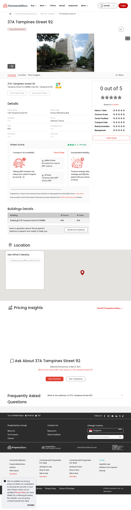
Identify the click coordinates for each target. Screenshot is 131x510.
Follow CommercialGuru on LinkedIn (116, 416)
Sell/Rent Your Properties (108, 467)
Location (22, 75)
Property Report (117, 447)
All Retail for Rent (75, 467)
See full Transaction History (109, 308)
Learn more (79, 194)
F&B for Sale (43, 473)
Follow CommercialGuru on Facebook (104, 416)
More (83, 5)
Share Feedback (54, 435)
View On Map (59, 153)
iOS (39, 416)
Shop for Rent (74, 470)
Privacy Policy (20, 492)
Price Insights (34, 75)
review (115, 105)
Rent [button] (42, 5)
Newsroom (51, 431)
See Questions (76, 379)
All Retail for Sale (45, 467)
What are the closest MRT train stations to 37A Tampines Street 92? (65, 370)
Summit (87, 447)
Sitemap (102, 471)
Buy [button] (32, 5)
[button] (82, 272)
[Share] (121, 29)
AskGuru (12, 467)
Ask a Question (54, 379)
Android (30, 416)
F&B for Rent (73, 473)
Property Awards (51, 447)
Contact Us (52, 425)
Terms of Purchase (66, 488)
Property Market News (17, 464)
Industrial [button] (73, 5)
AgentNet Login (104, 464)
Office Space (14, 471)
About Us (11, 431)
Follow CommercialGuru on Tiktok (122, 416)
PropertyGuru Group (17, 425)
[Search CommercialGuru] (120, 437)
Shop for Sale (44, 470)
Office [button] (53, 5)
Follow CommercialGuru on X (119, 416)
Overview (12, 75)
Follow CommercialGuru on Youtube (112, 416)
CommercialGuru (17, 460)
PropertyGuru (17, 447)
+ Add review (111, 138)
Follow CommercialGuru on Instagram (108, 416)
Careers (11, 438)
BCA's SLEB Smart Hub (68, 197)
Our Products (13, 435)
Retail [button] (62, 5)
